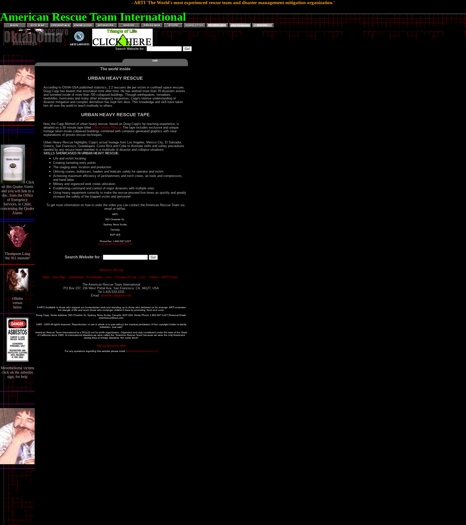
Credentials (76, 277)
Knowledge (94, 277)
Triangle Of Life (125, 277)
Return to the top (111, 270)
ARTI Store (169, 277)
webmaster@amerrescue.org (142, 351)
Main (46, 277)
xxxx (108, 277)
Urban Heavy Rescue (107, 127)
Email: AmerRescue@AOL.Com (115, 244)
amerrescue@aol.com (116, 295)
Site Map (59, 277)
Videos (154, 277)
